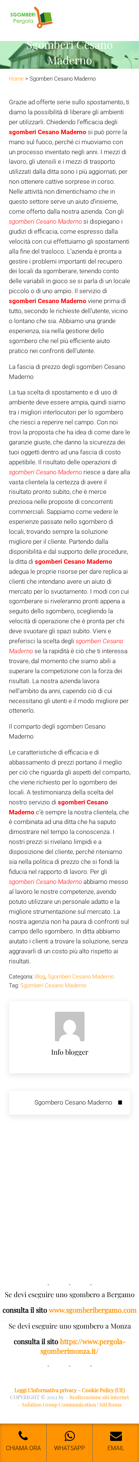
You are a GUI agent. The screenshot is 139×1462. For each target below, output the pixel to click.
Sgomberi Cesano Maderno (81, 976)
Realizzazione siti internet (99, 1397)
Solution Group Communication (59, 1404)
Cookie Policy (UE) (103, 1390)
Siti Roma (110, 1404)
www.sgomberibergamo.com (93, 1310)
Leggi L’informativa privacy (45, 1390)
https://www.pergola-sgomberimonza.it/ (83, 1346)
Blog (40, 976)
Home (16, 78)
